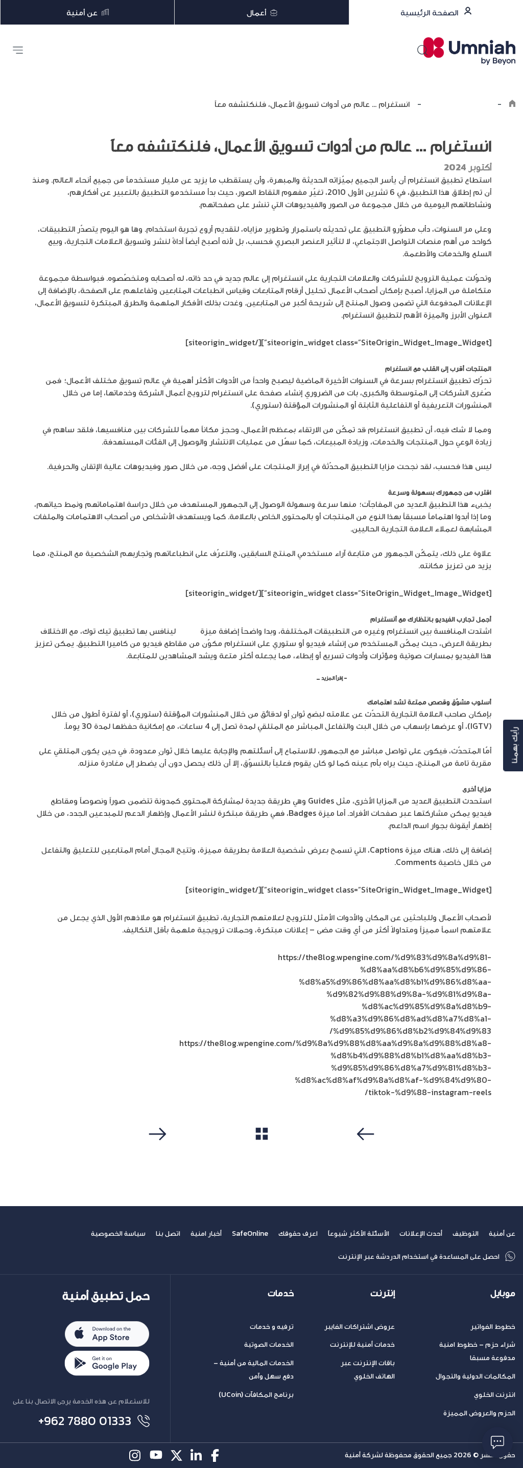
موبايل (502, 1293)
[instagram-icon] (135, 1455)
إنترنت (382, 1293)
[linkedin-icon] (197, 1455)
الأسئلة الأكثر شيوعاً (358, 1233)
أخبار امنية (206, 1233)
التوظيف (466, 1233)
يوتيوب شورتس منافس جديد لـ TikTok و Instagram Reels (419, 678)
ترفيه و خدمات (272, 1326)
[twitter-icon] (176, 1455)
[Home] (512, 104)
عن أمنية (502, 1233)
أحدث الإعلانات (420, 1233)
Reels (188, 631)
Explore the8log (459, 104)
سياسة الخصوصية (118, 1233)
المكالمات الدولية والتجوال (475, 1376)
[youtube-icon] (156, 1455)
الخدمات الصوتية (269, 1344)
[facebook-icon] (217, 1455)
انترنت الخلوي (494, 1394)
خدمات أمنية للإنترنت (362, 1344)
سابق (367, 1153)
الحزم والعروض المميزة (479, 1413)
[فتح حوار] (497, 1442)
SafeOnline (250, 1233)
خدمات (281, 1293)
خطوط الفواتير (492, 1326)
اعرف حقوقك (298, 1233)
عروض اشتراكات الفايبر (359, 1326)
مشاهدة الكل (261, 1153)
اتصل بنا (168, 1233)
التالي (156, 1153)
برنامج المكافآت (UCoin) (256, 1394)
